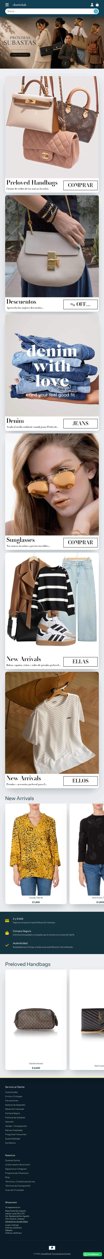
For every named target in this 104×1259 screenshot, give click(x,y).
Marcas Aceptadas (14, 1130)
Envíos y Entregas (13, 1096)
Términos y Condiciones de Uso (20, 1181)
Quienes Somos (12, 1160)
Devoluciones (11, 1100)
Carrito (97, 4)
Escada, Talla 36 (36, 854)
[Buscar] (96, 11)
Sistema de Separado (15, 1105)
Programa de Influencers (17, 1173)
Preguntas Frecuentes (15, 1134)
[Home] (19, 4)
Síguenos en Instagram (16, 1169)
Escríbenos (10, 1143)
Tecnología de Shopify (61, 1254)
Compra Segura (12, 1113)
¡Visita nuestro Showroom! (17, 1164)
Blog (7, 1177)
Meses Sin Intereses (14, 1109)
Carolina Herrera (36, 1019)
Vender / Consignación (16, 1126)
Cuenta (92, 4)
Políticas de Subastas (15, 1117)
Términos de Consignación (17, 1185)
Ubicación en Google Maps (16, 1221)
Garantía (9, 1121)
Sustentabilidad (12, 1138)
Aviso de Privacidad (14, 1190)
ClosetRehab (46, 1254)
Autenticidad (11, 1092)
